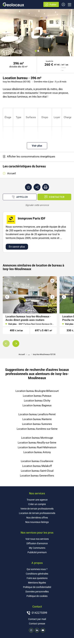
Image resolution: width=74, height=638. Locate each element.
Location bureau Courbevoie (37, 461)
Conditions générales (37, 573)
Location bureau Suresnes (37, 424)
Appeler (22, 197)
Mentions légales (37, 582)
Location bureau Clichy (37, 400)
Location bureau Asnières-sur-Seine (37, 428)
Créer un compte (37, 504)
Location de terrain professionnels (37, 513)
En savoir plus (17, 246)
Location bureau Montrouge (37, 437)
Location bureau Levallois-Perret (37, 414)
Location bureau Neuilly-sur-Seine (37, 442)
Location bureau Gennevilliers (37, 475)
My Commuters (37, 547)
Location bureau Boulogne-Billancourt (37, 391)
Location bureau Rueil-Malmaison (37, 447)
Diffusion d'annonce (37, 543)
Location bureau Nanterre (37, 419)
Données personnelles (37, 591)
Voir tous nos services (37, 539)
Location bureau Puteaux (37, 395)
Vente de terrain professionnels (37, 508)
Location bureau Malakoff (37, 466)
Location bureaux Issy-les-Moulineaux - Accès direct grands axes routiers (28, 318)
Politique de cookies (37, 596)
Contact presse (37, 623)
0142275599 (39, 612)
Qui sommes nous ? (37, 569)
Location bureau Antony (37, 452)
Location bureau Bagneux (37, 405)
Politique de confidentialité (37, 587)
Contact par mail (37, 619)
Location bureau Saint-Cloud (37, 470)
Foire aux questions (37, 578)
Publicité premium (37, 552)
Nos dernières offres (37, 517)
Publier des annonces (53, 5)
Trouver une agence (37, 499)
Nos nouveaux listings (37, 522)
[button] (6, 343)
